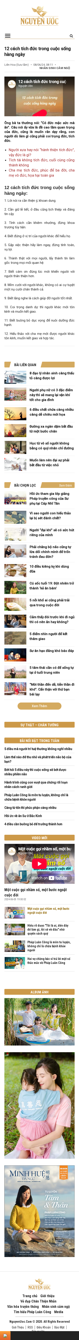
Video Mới (39, 838)
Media (58, 1312)
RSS (30, 1327)
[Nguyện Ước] (39, 15)
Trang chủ (29, 1296)
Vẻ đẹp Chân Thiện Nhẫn (38, 1301)
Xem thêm (65, 485)
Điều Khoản (44, 1327)
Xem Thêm (39, 706)
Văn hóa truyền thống (23, 1306)
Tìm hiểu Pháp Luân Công (32, 1312)
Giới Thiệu (18, 1327)
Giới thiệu (47, 1296)
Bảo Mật (59, 1327)
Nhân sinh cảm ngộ (55, 68)
